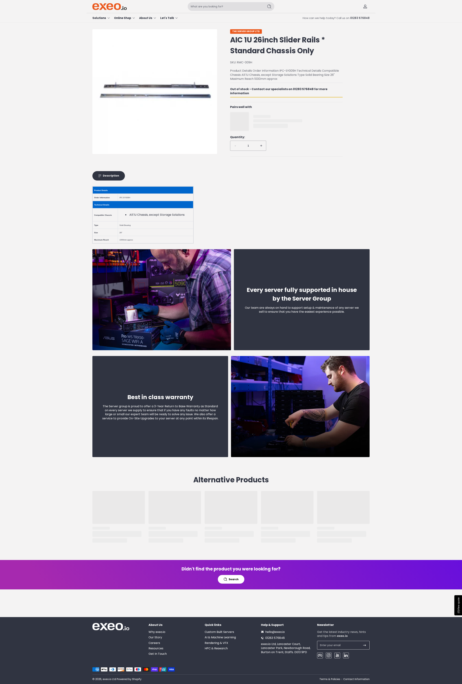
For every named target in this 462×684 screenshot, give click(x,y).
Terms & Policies (329, 679)
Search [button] (234, 579)
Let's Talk (167, 18)
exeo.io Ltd (109, 679)
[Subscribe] (364, 645)
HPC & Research (216, 648)
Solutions (99, 18)
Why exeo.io (157, 632)
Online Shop (122, 18)
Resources (156, 648)
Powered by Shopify (129, 679)
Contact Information (356, 679)
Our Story (155, 637)
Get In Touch (158, 654)
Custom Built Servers (219, 632)
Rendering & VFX (216, 643)
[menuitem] (175, 632)
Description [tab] (111, 175)
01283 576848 (360, 18)
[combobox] (225, 6)
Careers (154, 643)
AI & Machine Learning (220, 637)
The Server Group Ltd (246, 31)
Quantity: (237, 137)
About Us (145, 18)
